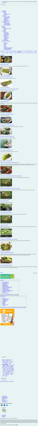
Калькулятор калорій (7, 49)
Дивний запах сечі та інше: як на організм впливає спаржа (9, 162)
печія (3, 360)
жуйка (11, 364)
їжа (6, 375)
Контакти (3, 416)
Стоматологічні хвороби (6, 291)
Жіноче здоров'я (6, 18)
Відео (5, 45)
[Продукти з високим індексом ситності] (6, 74)
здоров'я (6, 1)
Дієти (5, 12)
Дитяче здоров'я (6, 17)
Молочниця (19, 51)
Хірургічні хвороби (5, 292)
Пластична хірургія (7, 20)
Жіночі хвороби (4, 285)
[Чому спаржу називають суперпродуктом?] (6, 134)
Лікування (6, 52)
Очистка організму (7, 14)
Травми (5, 31)
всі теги (1, 272)
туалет (4, 374)
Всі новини (4, 10)
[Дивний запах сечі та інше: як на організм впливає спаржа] (6, 160)
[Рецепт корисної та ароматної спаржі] (6, 147)
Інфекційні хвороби (5, 286)
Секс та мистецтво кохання (8, 47)
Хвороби (3, 26)
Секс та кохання (4, 400)
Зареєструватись (5, 381)
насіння (4, 371)
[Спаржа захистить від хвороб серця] (6, 210)
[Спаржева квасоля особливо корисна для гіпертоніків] (6, 236)
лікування (30, 1)
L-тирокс (3, 305)
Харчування (4, 11)
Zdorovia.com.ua (3, 418)
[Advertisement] (7, 341)
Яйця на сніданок (9, 359)
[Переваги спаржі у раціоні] (6, 198)
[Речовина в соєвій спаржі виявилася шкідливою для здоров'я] (6, 186)
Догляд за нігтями (7, 23)
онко (10, 360)
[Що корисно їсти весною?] (6, 62)
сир (13, 364)
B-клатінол (4, 301)
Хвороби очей (4, 284)
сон (11, 374)
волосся (7, 373)
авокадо (3, 359)
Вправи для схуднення (7, 28)
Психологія (6, 43)
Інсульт (19, 52)
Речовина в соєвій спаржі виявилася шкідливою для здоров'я (10, 188)
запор (7, 368)
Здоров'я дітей (4, 398)
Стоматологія (6, 35)
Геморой (5, 38)
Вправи (32, 52)
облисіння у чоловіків (10, 365)
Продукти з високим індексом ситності (6, 76)
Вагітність (5, 19)
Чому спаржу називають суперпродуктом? (7, 136)
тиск (12, 367)
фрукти (6, 360)
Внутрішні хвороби (5, 283)
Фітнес (5, 29)
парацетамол (8, 370)
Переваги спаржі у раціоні (4, 200)
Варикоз (28, 52)
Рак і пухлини (6, 32)
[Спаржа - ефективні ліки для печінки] (6, 262)
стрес (13, 370)
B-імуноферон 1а (5, 300)
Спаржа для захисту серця (4, 101)
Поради (15, 52)
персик (8, 369)
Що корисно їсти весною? (4, 64)
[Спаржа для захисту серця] (6, 99)
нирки (4, 370)
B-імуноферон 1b (5, 299)
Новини (5, 42)
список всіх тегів (3, 378)
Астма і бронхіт (6, 37)
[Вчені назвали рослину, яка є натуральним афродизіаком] (6, 86)
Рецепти (5, 13)
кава (3, 375)
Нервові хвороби (5, 288)
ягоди (4, 368)
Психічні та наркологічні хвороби (7, 290)
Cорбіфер (3, 302)
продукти (5, 364)
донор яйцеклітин (10, 371)
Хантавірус (4, 361)
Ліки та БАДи (6, 33)
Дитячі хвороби (4, 282)
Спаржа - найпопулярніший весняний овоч (7, 252)
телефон (9, 367)
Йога (5, 30)
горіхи (7, 366)
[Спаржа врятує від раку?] (6, 222)
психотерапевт (11, 368)
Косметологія (4, 21)
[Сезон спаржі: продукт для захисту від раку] (6, 122)
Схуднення (4, 27)
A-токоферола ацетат (5, 298)
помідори (4, 369)
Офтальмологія (6, 34)
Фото (5, 44)
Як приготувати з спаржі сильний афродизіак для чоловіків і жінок (11, 175)
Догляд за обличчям (7, 24)
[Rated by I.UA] (4, 410)
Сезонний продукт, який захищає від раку (7, 114)
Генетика (5, 46)
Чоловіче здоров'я (7, 16)
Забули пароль (11, 381)
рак (10, 362)
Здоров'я (3, 15)
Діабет (25, 52)
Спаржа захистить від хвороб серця (6, 212)
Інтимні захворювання (7, 48)
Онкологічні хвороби (5, 289)
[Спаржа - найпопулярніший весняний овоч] (6, 250)
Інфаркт (22, 52)
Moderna (3, 366)
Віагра (4, 365)
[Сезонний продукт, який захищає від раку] (6, 111)
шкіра (6, 362)
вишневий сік (12, 369)
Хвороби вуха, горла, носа (6, 287)
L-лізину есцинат (5, 304)
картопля (7, 374)
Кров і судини (6, 36)
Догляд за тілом (6, 22)
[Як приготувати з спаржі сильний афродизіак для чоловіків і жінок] (6, 173)
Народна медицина (5, 40)
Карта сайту (4, 415)
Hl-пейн (3, 303)
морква (5, 367)
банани (8, 361)
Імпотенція (6, 39)
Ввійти (1, 381)
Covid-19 (35, 52)
